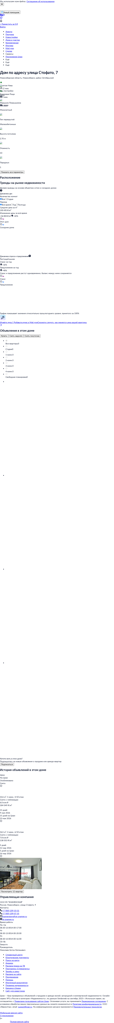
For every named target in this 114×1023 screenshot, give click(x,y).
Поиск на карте (12, 960)
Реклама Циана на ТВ (15, 966)
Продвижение (12, 977)
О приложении (6, 1015)
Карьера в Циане (13, 988)
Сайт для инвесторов (15, 991)
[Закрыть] (2, 4)
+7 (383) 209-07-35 (10, 913)
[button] (60, 343)
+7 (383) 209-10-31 (10, 910)
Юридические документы (17, 957)
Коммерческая (12, 42)
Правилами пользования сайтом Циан (31, 1001)
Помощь (9, 979)
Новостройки (12, 37)
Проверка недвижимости (17, 985)
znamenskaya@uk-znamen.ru (14, 916)
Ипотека (9, 45)
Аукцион (9, 963)
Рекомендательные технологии (87, 1006)
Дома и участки (13, 40)
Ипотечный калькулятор (17, 982)
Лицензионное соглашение (93, 1001)
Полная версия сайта (19, 1021)
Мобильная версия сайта (11, 1012)
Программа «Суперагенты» (18, 968)
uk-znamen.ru (8, 919)
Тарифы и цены (12, 971)
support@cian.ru (25, 1006)
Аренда (9, 31)
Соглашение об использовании (40, 1)
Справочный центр (14, 954)
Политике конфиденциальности (87, 1004)
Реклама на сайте (13, 974)
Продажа (10, 34)
